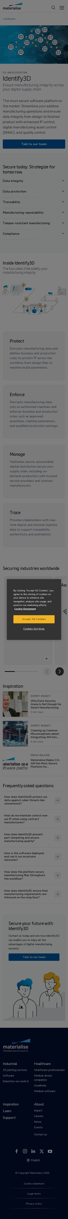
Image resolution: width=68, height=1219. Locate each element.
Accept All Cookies (34, 619)
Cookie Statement (25, 609)
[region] (34, 609)
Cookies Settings (34, 628)
